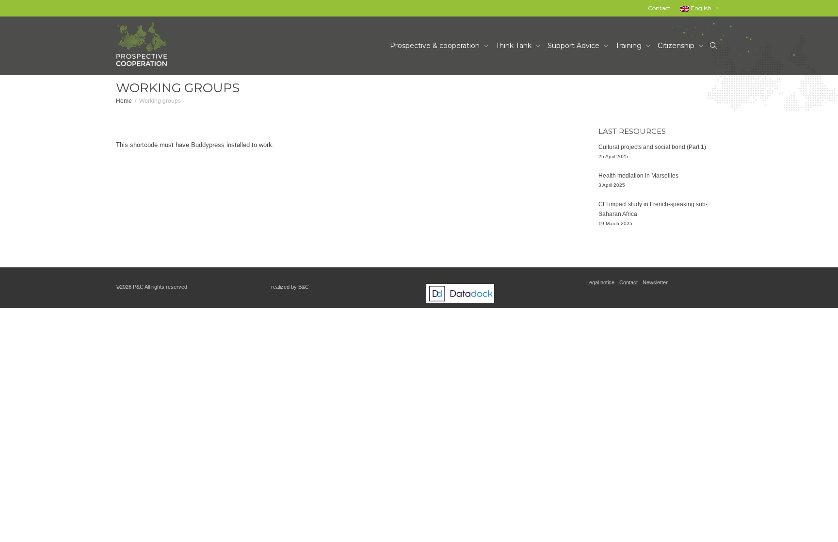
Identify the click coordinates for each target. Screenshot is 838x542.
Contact (659, 8)
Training (629, 45)
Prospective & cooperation (436, 45)
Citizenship (677, 45)
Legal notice (600, 282)
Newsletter (655, 282)
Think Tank (514, 45)
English (701, 8)
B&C (303, 287)
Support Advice (574, 45)
